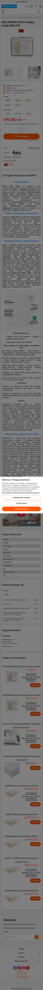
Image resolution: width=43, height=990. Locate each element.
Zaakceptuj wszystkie (21, 509)
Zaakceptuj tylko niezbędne (21, 497)
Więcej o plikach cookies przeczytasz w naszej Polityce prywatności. (21, 492)
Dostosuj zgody (21, 503)
